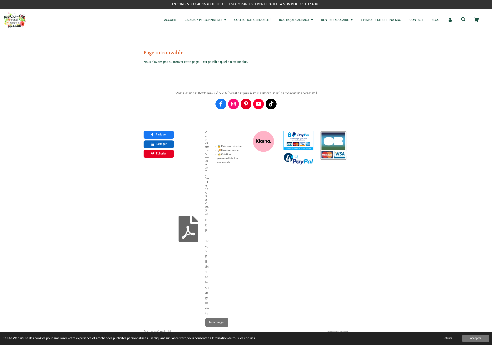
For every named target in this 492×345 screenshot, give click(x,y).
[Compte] (450, 20)
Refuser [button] (447, 338)
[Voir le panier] (476, 20)
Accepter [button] (475, 338)
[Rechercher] (463, 20)
